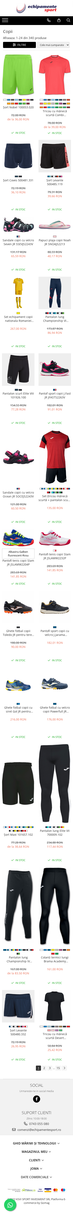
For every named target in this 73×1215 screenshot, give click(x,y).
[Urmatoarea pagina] (64, 1068)
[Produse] (5, 21)
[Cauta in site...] (68, 20)
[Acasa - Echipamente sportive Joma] (36, 8)
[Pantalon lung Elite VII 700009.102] (55, 783)
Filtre (21, 45)
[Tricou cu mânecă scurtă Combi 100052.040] (55, 75)
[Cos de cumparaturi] (59, 20)
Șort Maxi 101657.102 (18, 834)
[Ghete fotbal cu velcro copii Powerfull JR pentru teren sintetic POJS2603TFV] (55, 683)
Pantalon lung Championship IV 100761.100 (18, 959)
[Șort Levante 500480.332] (18, 1006)
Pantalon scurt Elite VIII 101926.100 (18, 395)
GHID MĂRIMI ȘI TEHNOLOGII (35, 1143)
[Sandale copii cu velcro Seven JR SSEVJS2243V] (18, 224)
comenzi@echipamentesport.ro (39, 1130)
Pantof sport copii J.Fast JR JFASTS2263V (55, 395)
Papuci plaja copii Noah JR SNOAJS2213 (55, 242)
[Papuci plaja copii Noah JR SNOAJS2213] (55, 225)
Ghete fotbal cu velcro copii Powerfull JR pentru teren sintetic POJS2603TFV (55, 709)
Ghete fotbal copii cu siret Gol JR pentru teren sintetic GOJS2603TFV (18, 709)
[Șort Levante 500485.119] (55, 156)
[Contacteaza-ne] (48, 20)
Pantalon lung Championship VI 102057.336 (54, 319)
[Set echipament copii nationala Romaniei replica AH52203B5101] (18, 293)
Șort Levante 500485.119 (54, 182)
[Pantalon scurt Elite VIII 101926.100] (18, 369)
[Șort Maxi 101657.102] (18, 783)
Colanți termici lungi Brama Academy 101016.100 (55, 959)
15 (58, 1068)
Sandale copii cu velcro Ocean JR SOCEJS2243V (18, 494)
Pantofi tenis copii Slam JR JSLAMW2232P (55, 556)
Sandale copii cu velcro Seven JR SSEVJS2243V (18, 242)
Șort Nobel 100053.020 (18, 107)
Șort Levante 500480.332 (18, 1032)
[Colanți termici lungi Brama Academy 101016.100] (55, 906)
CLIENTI (35, 1160)
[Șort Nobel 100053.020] (18, 75)
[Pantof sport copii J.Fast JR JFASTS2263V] (55, 369)
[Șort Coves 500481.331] (18, 156)
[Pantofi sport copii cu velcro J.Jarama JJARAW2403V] (55, 607)
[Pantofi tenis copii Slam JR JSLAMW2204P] (18, 537)
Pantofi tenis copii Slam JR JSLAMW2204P (18, 562)
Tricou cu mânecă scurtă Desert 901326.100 (55, 1036)
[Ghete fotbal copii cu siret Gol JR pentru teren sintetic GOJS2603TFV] (18, 683)
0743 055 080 (38, 1124)
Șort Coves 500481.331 (18, 180)
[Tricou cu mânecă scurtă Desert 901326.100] (55, 1006)
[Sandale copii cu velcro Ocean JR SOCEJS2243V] (18, 457)
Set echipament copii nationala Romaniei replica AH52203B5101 (18, 319)
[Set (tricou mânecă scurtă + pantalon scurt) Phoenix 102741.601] (55, 457)
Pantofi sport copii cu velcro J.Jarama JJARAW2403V (55, 633)
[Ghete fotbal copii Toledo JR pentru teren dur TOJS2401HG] (18, 607)
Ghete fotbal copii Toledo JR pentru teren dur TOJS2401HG (18, 633)
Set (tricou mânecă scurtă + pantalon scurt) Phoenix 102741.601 (55, 498)
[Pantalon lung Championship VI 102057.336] (55, 293)
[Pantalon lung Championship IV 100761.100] (18, 906)
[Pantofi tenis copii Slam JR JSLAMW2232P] (55, 537)
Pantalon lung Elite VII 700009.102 (55, 832)
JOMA (35, 1168)
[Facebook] (36, 1099)
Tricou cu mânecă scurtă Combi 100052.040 (55, 113)
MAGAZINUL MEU (35, 1152)
